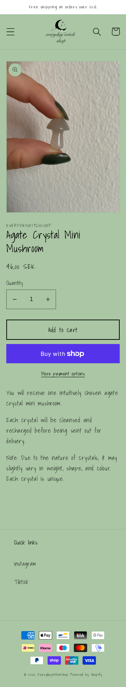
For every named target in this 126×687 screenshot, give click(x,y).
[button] (10, 31)
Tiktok (21, 581)
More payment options (63, 373)
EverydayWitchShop (53, 674)
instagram (25, 563)
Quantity (14, 283)
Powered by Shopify (86, 674)
